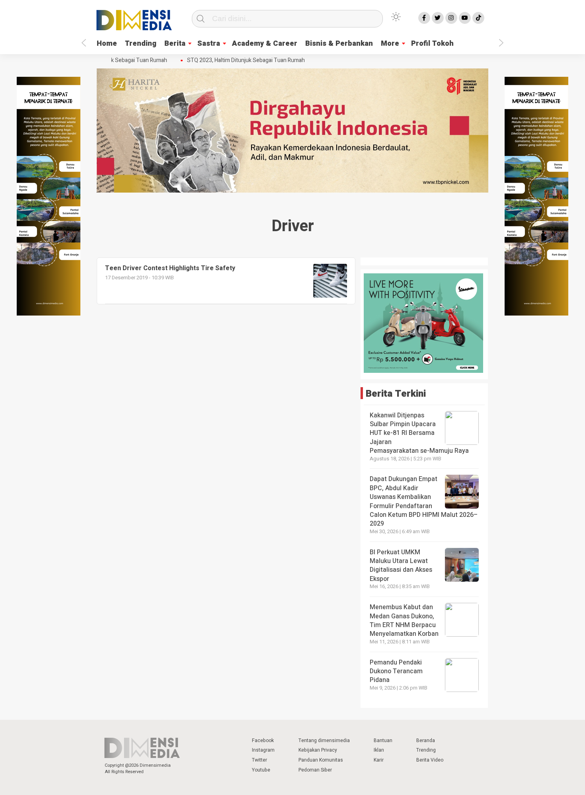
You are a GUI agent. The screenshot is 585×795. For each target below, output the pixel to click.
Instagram (263, 750)
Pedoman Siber (315, 770)
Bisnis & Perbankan (339, 43)
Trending (140, 43)
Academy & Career (264, 43)
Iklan (379, 750)
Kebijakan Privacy (317, 750)
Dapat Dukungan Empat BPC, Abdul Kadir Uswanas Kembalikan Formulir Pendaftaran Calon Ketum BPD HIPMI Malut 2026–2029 (424, 501)
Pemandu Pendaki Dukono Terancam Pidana (396, 671)
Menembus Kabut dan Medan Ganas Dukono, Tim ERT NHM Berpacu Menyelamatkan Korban (404, 620)
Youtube (261, 770)
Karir (379, 760)
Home (107, 43)
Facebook (263, 740)
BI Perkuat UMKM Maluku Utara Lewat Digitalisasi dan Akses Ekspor (401, 566)
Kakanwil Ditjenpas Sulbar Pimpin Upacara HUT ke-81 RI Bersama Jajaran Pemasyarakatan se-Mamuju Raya (419, 433)
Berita (174, 43)
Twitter (259, 760)
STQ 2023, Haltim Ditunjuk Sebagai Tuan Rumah (239, 60)
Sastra (208, 43)
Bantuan (383, 740)
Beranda (425, 740)
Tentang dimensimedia (324, 740)
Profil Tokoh (432, 43)
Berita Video (429, 760)
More (390, 43)
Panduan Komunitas (320, 760)
